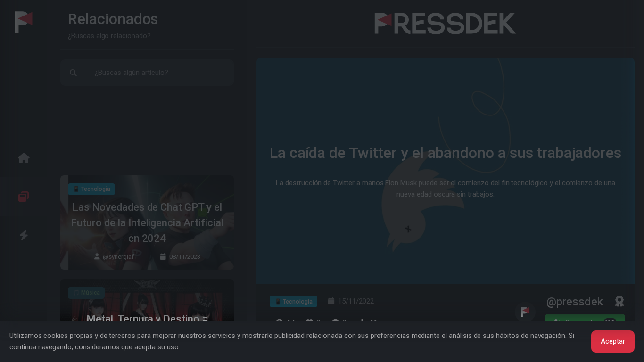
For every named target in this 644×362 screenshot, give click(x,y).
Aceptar (613, 341)
